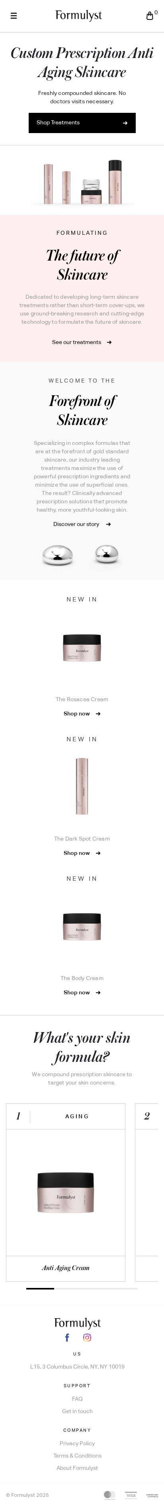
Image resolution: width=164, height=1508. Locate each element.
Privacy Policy (77, 1443)
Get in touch (77, 1411)
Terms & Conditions (77, 1456)
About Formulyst (77, 1468)
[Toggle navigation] (14, 16)
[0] (149, 16)
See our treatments (76, 342)
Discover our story (76, 524)
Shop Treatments (58, 123)
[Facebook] (67, 1338)
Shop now (77, 714)
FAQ (77, 1399)
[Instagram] (87, 1338)
